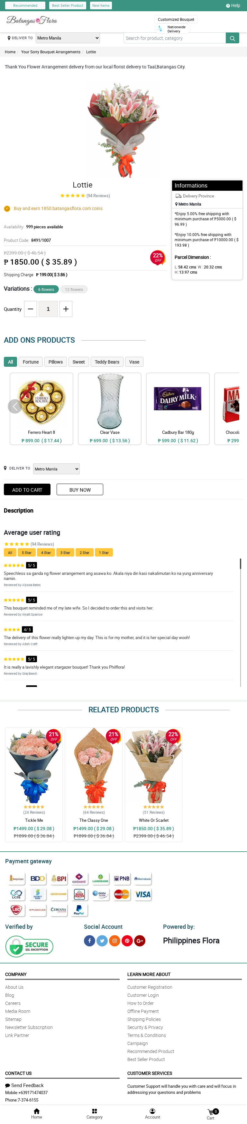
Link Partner (17, 1035)
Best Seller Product (67, 5)
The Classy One (93, 820)
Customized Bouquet (176, 19)
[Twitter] (102, 940)
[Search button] (232, 37)
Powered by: (179, 926)
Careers (13, 1003)
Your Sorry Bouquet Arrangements (50, 51)
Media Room (17, 1011)
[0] (210, 1111)
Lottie (91, 51)
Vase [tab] (134, 362)
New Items (101, 5)
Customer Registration (149, 987)
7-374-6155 (28, 1100)
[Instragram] (114, 940)
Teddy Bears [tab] (107, 362)
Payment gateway (28, 861)
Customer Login (143, 995)
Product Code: (27, 240)
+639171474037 (33, 1092)
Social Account (103, 926)
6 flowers (46, 289)
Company (15, 974)
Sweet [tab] (79, 362)
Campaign (137, 1043)
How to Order (140, 1003)
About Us (14, 987)
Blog (9, 995)
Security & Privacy (145, 1027)
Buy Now (80, 490)
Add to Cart (27, 490)
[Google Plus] (139, 940)
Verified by (19, 926)
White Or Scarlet (154, 820)
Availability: (33, 227)
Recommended (25, 5)
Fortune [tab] (31, 362)
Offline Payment (143, 1011)
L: (185, 266)
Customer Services (149, 1073)
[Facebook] (89, 940)
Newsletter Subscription (29, 1027)
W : (210, 266)
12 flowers (74, 289)
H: (186, 272)
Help (235, 5)
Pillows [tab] (56, 362)
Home (10, 51)
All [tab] (10, 362)
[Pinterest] (127, 940)
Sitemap (13, 1019)
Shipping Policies (144, 1019)
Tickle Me (34, 820)
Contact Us (18, 1073)
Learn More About (148, 974)
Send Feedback (27, 1085)
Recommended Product (150, 1051)
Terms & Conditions (146, 1035)
